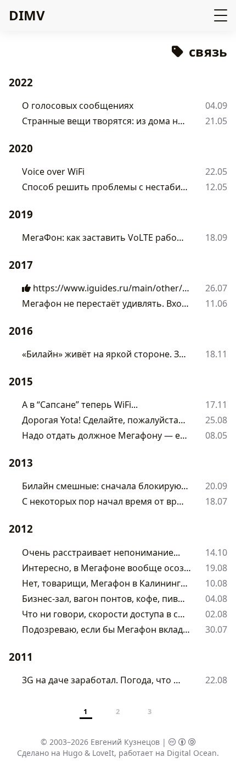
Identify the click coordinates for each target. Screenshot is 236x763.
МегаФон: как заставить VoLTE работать (104, 237)
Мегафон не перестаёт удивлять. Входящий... (105, 303)
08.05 (216, 435)
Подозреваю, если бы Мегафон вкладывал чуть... (107, 629)
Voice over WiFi (53, 171)
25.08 (216, 420)
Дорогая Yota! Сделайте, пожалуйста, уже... (105, 420)
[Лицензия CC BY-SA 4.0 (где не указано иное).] (182, 742)
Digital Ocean (192, 753)
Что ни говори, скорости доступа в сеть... (104, 614)
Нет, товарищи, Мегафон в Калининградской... (106, 583)
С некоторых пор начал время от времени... (105, 501)
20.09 (216, 486)
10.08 (216, 583)
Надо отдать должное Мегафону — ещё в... (105, 435)
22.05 (216, 171)
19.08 (216, 568)
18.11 (216, 354)
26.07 (216, 288)
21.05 (216, 121)
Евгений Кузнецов (125, 742)
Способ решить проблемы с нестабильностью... (107, 187)
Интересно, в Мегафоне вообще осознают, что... (107, 568)
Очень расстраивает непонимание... (101, 552)
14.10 (216, 552)
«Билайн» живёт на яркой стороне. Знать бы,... (106, 354)
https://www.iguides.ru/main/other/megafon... (111, 288)
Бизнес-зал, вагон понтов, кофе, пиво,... (103, 599)
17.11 (216, 405)
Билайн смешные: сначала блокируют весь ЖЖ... (107, 486)
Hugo (72, 753)
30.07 (216, 629)
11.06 (216, 303)
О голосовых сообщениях (77, 105)
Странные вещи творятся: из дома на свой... (105, 121)
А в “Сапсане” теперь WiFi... (80, 405)
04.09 (216, 105)
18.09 (216, 237)
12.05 (216, 187)
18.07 (216, 501)
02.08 (216, 614)
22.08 (216, 680)
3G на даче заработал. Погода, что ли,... (103, 680)
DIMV (27, 15)
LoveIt (103, 753)
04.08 (216, 599)
